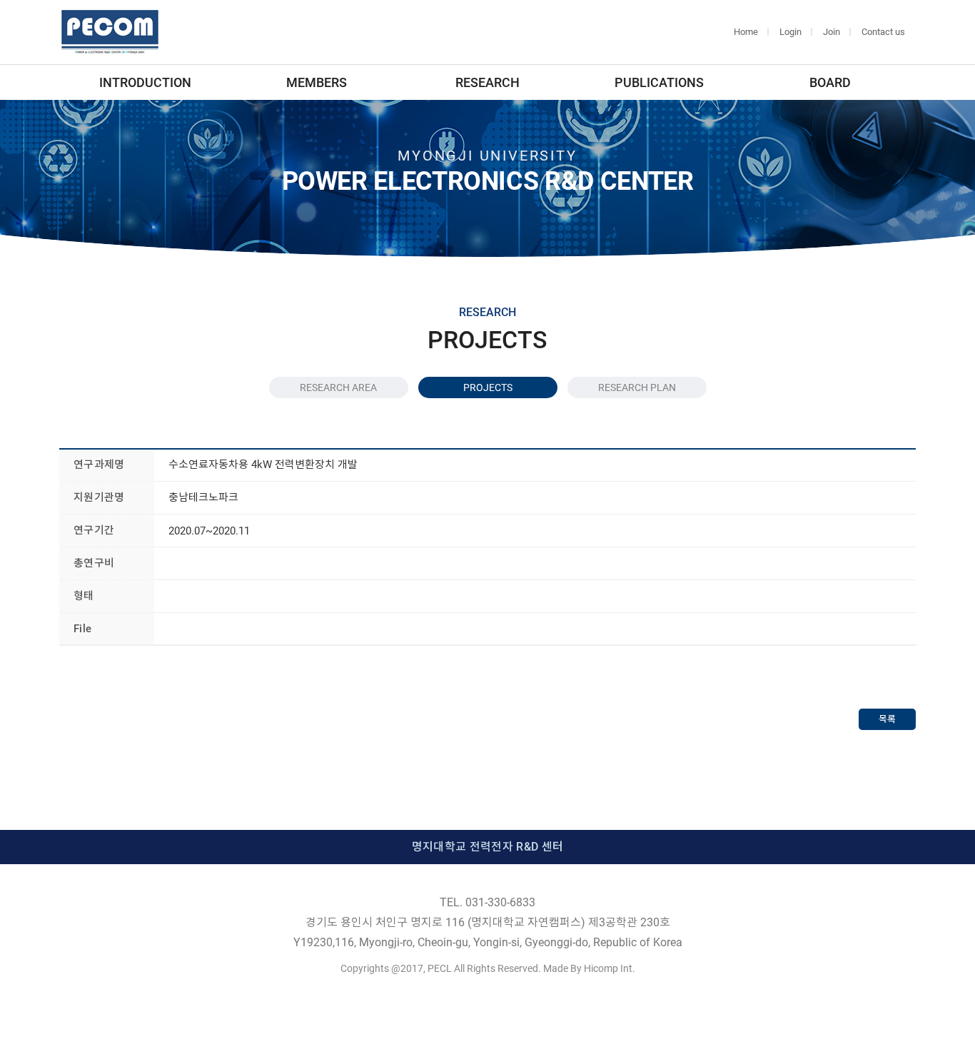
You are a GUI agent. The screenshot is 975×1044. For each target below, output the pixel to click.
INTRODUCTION (145, 82)
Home (746, 31)
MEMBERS (316, 82)
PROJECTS (487, 387)
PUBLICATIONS (659, 82)
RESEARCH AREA (338, 387)
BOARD (830, 82)
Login (790, 31)
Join (831, 31)
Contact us (883, 31)
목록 (887, 719)
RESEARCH (487, 82)
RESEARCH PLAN (637, 387)
